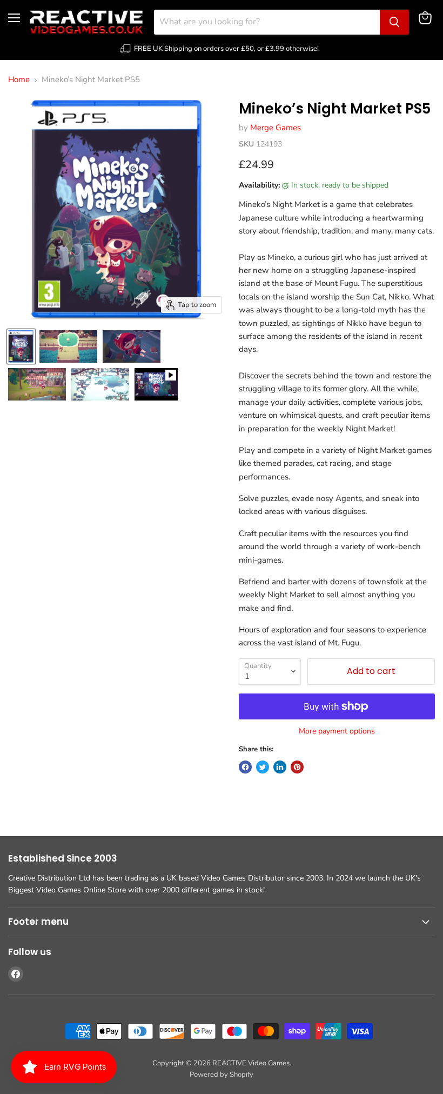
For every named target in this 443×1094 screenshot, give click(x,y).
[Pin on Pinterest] (297, 767)
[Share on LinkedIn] (279, 767)
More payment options (337, 731)
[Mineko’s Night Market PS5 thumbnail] (21, 346)
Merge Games (275, 127)
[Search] (394, 22)
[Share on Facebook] (245, 767)
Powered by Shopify (221, 1074)
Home (19, 79)
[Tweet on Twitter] (262, 767)
